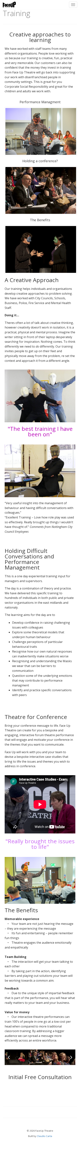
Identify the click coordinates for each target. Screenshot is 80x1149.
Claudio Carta (44, 1136)
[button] (9, 1057)
